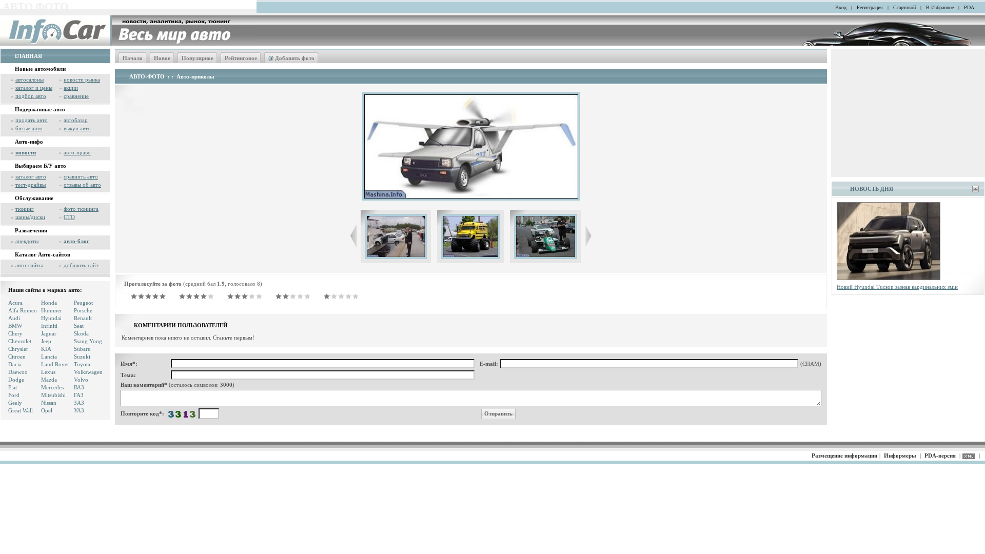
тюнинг (24, 209)
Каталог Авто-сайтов (42, 254)
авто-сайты (29, 265)
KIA (46, 349)
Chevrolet (19, 341)
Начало (133, 58)
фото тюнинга (81, 209)
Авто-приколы (195, 76)
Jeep (46, 341)
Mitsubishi (53, 395)
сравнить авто (81, 176)
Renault (83, 318)
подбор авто (30, 96)
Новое (162, 58)
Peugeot (83, 303)
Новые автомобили (40, 69)
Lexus (48, 372)
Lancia (49, 356)
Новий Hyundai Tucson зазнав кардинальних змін (897, 287)
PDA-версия (940, 455)
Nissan (48, 403)
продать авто (31, 120)
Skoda (81, 333)
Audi (14, 318)
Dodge (16, 380)
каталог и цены (33, 88)
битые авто (29, 128)
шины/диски (30, 217)
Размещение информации (844, 455)
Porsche (83, 310)
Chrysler (18, 349)
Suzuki (82, 356)
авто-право (77, 152)
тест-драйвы (30, 185)
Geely (15, 403)
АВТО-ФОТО (147, 76)
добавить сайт (81, 265)
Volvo (81, 380)
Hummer (51, 310)
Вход (840, 7)
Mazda (49, 380)
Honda (49, 303)
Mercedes (52, 387)
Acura (15, 303)
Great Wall (20, 410)
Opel (46, 410)
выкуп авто (77, 128)
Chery (15, 333)
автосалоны (29, 79)
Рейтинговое (241, 58)
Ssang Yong (88, 341)
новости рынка (82, 79)
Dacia (15, 364)
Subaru (82, 349)
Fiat (12, 387)
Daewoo (18, 372)
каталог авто (30, 176)
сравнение (76, 96)
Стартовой (904, 7)
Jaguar (48, 333)
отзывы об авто (82, 185)
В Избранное (940, 7)
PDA (969, 7)
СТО (69, 217)
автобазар (76, 120)
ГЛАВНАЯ (28, 56)
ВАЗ (79, 387)
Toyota (82, 364)
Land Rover (55, 364)
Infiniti (49, 326)
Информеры (900, 455)
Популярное (197, 58)
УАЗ (79, 410)
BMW (15, 326)
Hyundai (51, 318)
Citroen (17, 356)
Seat (79, 326)
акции (71, 88)
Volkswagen (88, 372)
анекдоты (26, 241)
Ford (13, 395)
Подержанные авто (40, 109)
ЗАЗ (79, 403)
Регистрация (870, 7)
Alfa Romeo (22, 310)
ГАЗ (79, 395)
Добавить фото (291, 58)
